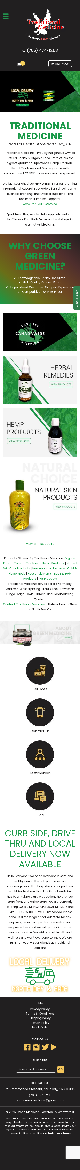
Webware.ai (66, 1112)
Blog (40, 815)
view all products (40, 544)
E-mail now (60, 64)
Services (40, 689)
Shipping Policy (40, 1018)
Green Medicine (28, 1112)
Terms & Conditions (40, 1013)
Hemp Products (53, 563)
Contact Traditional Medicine (24, 604)
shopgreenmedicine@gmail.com (40, 1100)
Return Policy (40, 1023)
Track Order (40, 1027)
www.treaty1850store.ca (40, 204)
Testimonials (40, 773)
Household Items (40, 573)
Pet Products (48, 579)
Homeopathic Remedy (48, 568)
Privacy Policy (40, 1009)
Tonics (19, 563)
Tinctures (33, 563)
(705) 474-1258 (42, 50)
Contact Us (40, 731)
